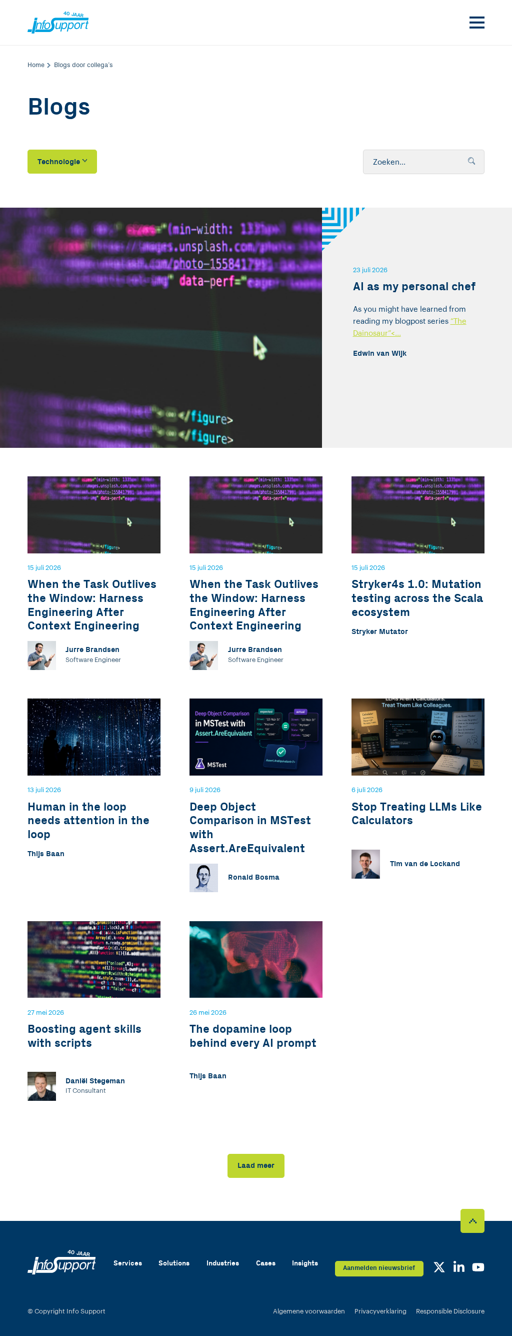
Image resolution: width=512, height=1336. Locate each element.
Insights (305, 1263)
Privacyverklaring (380, 1311)
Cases (266, 1263)
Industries (222, 1263)
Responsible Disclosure (450, 1311)
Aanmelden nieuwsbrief (379, 1268)
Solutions (174, 1263)
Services (128, 1263)
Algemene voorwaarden (309, 1311)
